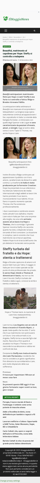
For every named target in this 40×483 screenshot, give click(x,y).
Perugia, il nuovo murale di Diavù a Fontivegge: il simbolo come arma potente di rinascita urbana (17, 405)
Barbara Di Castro (10, 60)
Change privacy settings (10, 481)
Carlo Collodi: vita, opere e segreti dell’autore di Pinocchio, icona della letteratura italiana (17, 434)
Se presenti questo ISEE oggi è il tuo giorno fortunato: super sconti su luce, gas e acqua (20, 386)
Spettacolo (6, 46)
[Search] (34, 31)
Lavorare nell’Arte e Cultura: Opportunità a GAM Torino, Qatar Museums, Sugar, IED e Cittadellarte (20, 424)
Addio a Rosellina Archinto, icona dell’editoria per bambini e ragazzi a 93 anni (19, 414)
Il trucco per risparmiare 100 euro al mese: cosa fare (19, 375)
